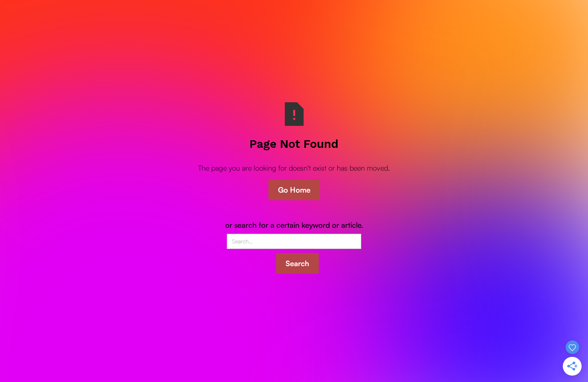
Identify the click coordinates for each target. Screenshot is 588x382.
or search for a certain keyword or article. (294, 224)
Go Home (294, 189)
